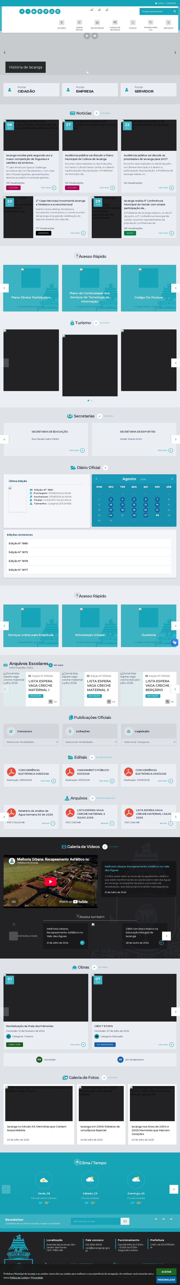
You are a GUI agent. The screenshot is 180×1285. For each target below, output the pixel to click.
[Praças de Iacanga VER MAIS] (31, 360)
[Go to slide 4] (92, 72)
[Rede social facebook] (101, 11)
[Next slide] (175, 52)
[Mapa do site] (51, 11)
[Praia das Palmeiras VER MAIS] (148, 360)
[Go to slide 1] (85, 72)
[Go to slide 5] (95, 72)
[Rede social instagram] (108, 11)
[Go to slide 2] (87, 72)
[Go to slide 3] (90, 72)
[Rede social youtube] (93, 11)
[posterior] (172, 478)
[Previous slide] (4, 52)
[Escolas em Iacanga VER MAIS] (90, 365)
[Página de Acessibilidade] (57, 11)
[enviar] (125, 1221)
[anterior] (96, 478)
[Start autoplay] (87, 35)
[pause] (94, 35)
